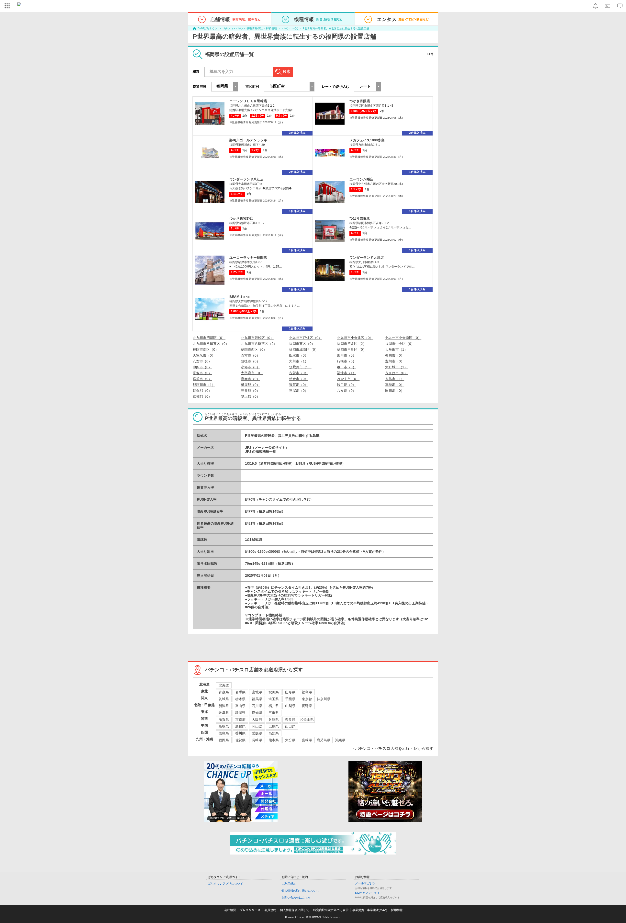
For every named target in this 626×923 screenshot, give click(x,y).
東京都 (307, 699)
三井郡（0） (250, 390)
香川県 (240, 733)
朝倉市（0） (298, 379)
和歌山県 (307, 719)
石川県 (257, 706)
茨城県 (224, 699)
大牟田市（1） (396, 349)
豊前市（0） (394, 361)
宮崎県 (307, 740)
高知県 (273, 733)
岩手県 (240, 692)
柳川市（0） (394, 355)
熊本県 (273, 740)
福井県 (273, 706)
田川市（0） (346, 355)
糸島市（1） (394, 379)
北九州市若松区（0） (257, 337)
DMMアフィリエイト (369, 893)
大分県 (290, 740)
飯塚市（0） (298, 355)
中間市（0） (202, 367)
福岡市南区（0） (206, 349)
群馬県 (257, 699)
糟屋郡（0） (250, 384)
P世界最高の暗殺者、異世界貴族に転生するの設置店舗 (336, 28)
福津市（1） (346, 373)
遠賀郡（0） (298, 384)
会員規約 (270, 910)
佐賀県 (240, 740)
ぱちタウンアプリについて (225, 883)
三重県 (273, 713)
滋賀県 (224, 719)
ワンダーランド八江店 (246, 179)
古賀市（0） (298, 373)
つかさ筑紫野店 (241, 218)
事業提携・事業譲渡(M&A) (369, 910)
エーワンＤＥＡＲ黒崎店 (248, 101)
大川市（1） (298, 361)
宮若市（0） (202, 379)
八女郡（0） (346, 390)
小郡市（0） (250, 367)
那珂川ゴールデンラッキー (249, 140)
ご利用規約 (288, 883)
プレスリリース (250, 910)
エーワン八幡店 (361, 179)
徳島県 (224, 733)
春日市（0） (346, 367)
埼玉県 (273, 699)
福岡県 (224, 740)
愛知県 (257, 713)
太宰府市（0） (252, 373)
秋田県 (273, 692)
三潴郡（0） (298, 390)
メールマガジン (365, 883)
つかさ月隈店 (359, 101)
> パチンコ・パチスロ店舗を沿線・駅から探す (392, 748)
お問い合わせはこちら (296, 897)
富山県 (240, 706)
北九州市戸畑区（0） (305, 337)
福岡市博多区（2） (351, 343)
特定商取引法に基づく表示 (330, 910)
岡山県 (257, 726)
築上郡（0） (250, 396)
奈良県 (290, 719)
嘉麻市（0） (250, 379)
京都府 (240, 719)
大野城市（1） (396, 367)
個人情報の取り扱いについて (300, 890)
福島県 (307, 692)
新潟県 (224, 706)
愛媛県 (257, 733)
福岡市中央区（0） (399, 343)
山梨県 (290, 706)
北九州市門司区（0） (209, 337)
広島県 (273, 726)
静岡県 (240, 713)
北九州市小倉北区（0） (355, 337)
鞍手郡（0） (346, 384)
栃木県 (240, 699)
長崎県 (257, 740)
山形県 (290, 692)
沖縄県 (340, 740)
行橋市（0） (346, 361)
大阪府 (257, 719)
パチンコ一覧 (290, 28)
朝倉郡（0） (202, 390)
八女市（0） (202, 361)
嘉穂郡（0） (394, 384)
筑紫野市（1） (300, 367)
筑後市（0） (250, 361)
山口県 (290, 726)
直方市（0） (250, 355)
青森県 (224, 692)
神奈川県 (323, 699)
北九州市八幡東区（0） (211, 343)
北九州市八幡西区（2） (259, 343)
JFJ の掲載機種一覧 (260, 451)
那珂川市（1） (204, 384)
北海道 (224, 685)
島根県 (240, 726)
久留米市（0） (204, 355)
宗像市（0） (202, 373)
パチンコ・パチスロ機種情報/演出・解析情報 (249, 28)
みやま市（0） (348, 379)
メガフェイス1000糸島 (367, 140)
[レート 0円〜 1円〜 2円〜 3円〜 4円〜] (367, 86)
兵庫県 (273, 719)
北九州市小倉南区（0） (403, 337)
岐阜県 (224, 713)
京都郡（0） (202, 396)
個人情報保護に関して (294, 910)
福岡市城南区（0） (303, 349)
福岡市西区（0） (254, 349)
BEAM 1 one (239, 297)
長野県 (307, 706)
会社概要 (230, 910)
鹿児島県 (323, 740)
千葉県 (290, 699)
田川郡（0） (394, 390)
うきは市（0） (396, 373)
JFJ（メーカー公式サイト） (267, 448)
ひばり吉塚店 (359, 218)
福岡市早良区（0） (351, 349)
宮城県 (257, 692)
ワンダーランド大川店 (366, 257)
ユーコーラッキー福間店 (248, 257)
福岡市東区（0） (302, 343)
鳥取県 (224, 726)
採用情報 (397, 910)
